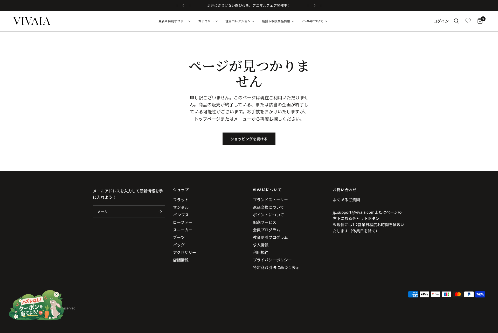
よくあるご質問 (346, 199)
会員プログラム (266, 229)
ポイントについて (268, 214)
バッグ (179, 244)
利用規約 (260, 252)
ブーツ (179, 237)
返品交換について (268, 207)
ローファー (182, 222)
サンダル (181, 207)
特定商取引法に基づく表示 (276, 267)
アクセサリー (184, 252)
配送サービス (264, 222)
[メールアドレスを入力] (160, 211)
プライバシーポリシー (272, 259)
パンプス (181, 214)
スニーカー (182, 229)
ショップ (181, 189)
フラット (181, 199)
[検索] (456, 21)
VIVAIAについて (267, 189)
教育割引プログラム (270, 237)
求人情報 (260, 244)
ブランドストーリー (270, 199)
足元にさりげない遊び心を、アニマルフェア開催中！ (248, 5)
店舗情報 (181, 259)
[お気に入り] (468, 21)
